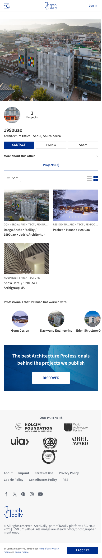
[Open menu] (6, 5)
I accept (82, 550)
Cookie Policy (21, 552)
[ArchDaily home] (51, 6)
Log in (93, 5)
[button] (12, 178)
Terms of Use (44, 548)
